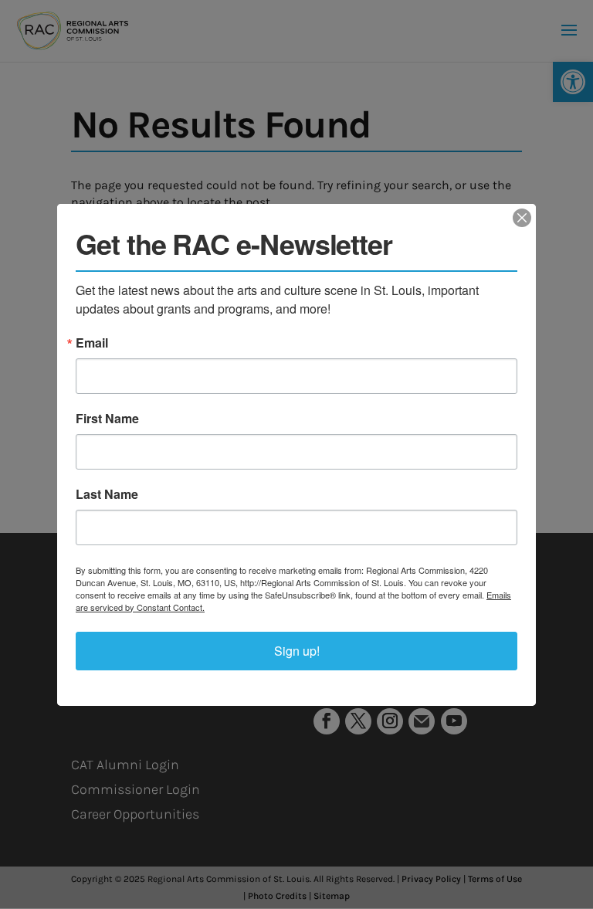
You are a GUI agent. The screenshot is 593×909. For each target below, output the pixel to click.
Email (92, 343)
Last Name (107, 494)
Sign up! (297, 651)
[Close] (522, 218)
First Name (107, 418)
